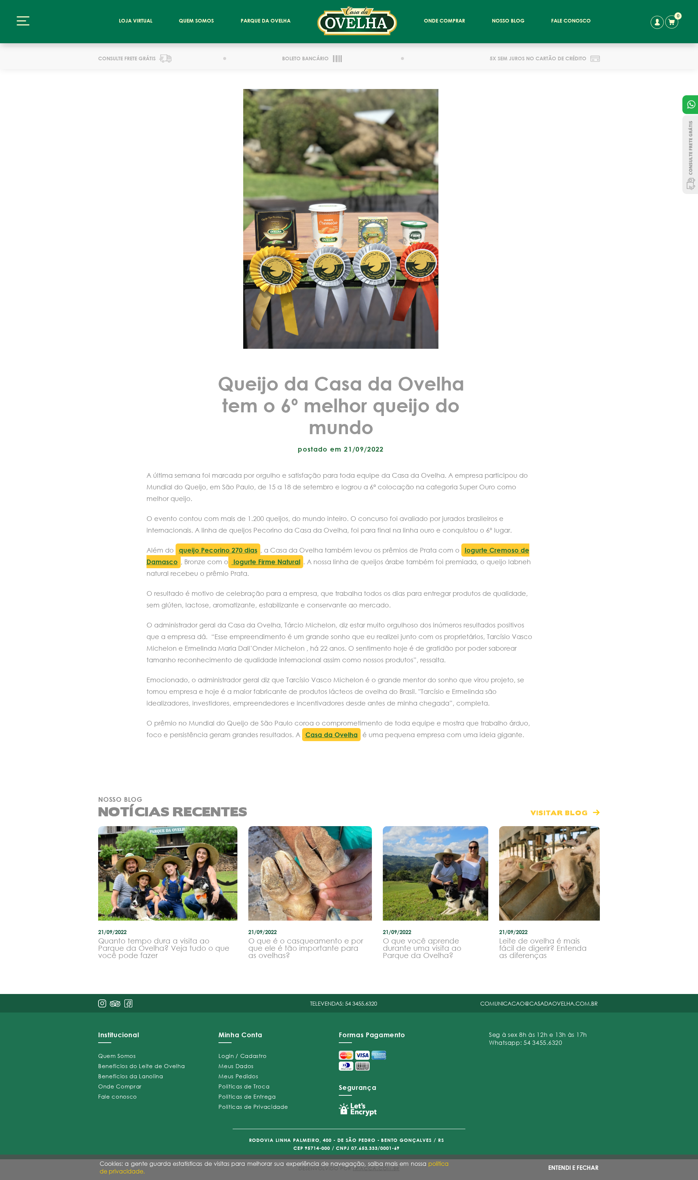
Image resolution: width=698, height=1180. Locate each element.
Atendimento (690, 104)
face (128, 1003)
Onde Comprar (120, 1086)
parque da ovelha (265, 20)
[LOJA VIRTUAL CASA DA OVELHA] (357, 20)
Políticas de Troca (243, 1086)
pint (115, 1005)
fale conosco (571, 20)
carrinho (673, 20)
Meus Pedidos (238, 1076)
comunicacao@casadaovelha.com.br (539, 1003)
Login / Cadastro (242, 1055)
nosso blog (508, 20)
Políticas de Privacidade (253, 1106)
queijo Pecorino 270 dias (218, 550)
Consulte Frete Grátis (690, 154)
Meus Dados (236, 1066)
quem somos (196, 20)
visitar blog (559, 812)
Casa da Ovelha (331, 735)
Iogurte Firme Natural (266, 562)
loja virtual (135, 20)
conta (657, 22)
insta (102, 1003)
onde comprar (444, 20)
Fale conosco (117, 1096)
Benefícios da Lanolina (130, 1076)
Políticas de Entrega (247, 1096)
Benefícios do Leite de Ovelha (141, 1066)
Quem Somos (117, 1055)
